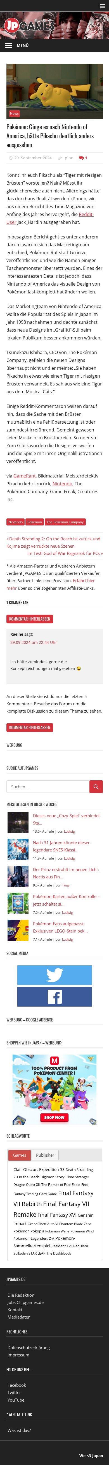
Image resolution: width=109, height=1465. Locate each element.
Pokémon (34, 522)
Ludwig (69, 831)
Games (19, 1155)
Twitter (14, 1392)
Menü (23, 45)
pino (69, 157)
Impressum (18, 1355)
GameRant (24, 476)
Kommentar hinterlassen (29, 619)
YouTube (16, 1400)
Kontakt (15, 1309)
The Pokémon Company (65, 522)
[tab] (19, 1155)
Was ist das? (19, 1430)
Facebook (17, 1385)
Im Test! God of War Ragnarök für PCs (63, 553)
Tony (66, 885)
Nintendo (62, 484)
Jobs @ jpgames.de (26, 1302)
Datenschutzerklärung (29, 1347)
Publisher (45, 1155)
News (14, 113)
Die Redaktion (21, 1295)
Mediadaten (19, 1317)
